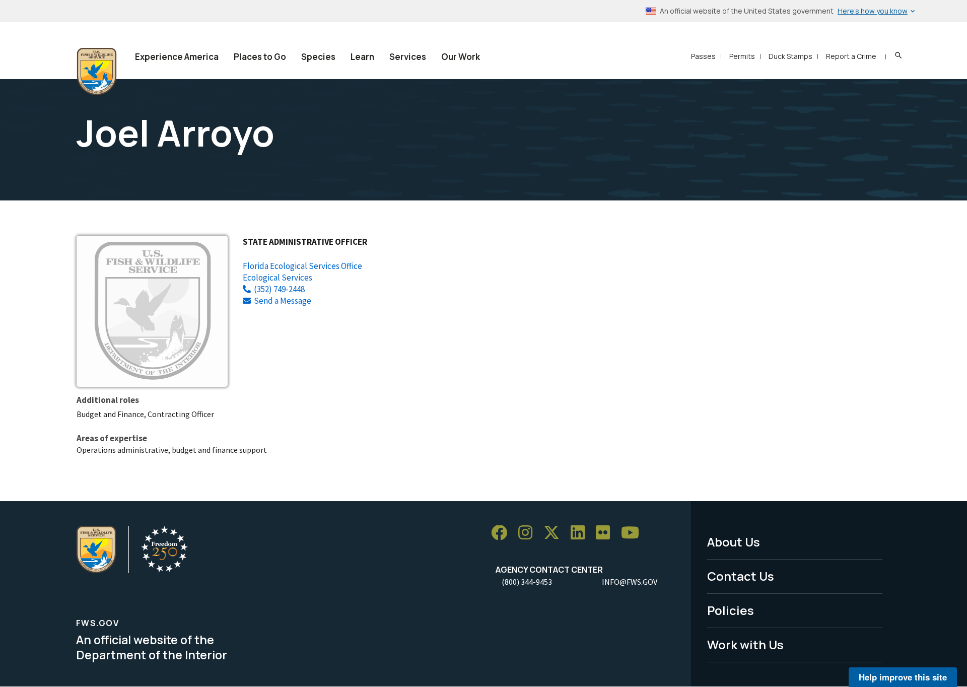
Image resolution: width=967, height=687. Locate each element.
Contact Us (740, 576)
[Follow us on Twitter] (555, 533)
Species (318, 56)
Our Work (460, 56)
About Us (733, 541)
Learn (362, 56)
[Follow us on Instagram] (528, 533)
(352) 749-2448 (279, 289)
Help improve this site (903, 677)
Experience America (177, 56)
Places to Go (260, 56)
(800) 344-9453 (527, 582)
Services (407, 56)
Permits (742, 56)
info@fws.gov (629, 582)
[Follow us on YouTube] (633, 533)
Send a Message (282, 300)
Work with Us (745, 644)
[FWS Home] (97, 71)
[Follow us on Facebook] (502, 533)
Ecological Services (277, 277)
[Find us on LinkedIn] (581, 533)
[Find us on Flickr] (606, 533)
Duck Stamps (790, 56)
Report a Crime (851, 56)
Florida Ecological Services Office (302, 265)
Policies (730, 610)
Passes (703, 56)
